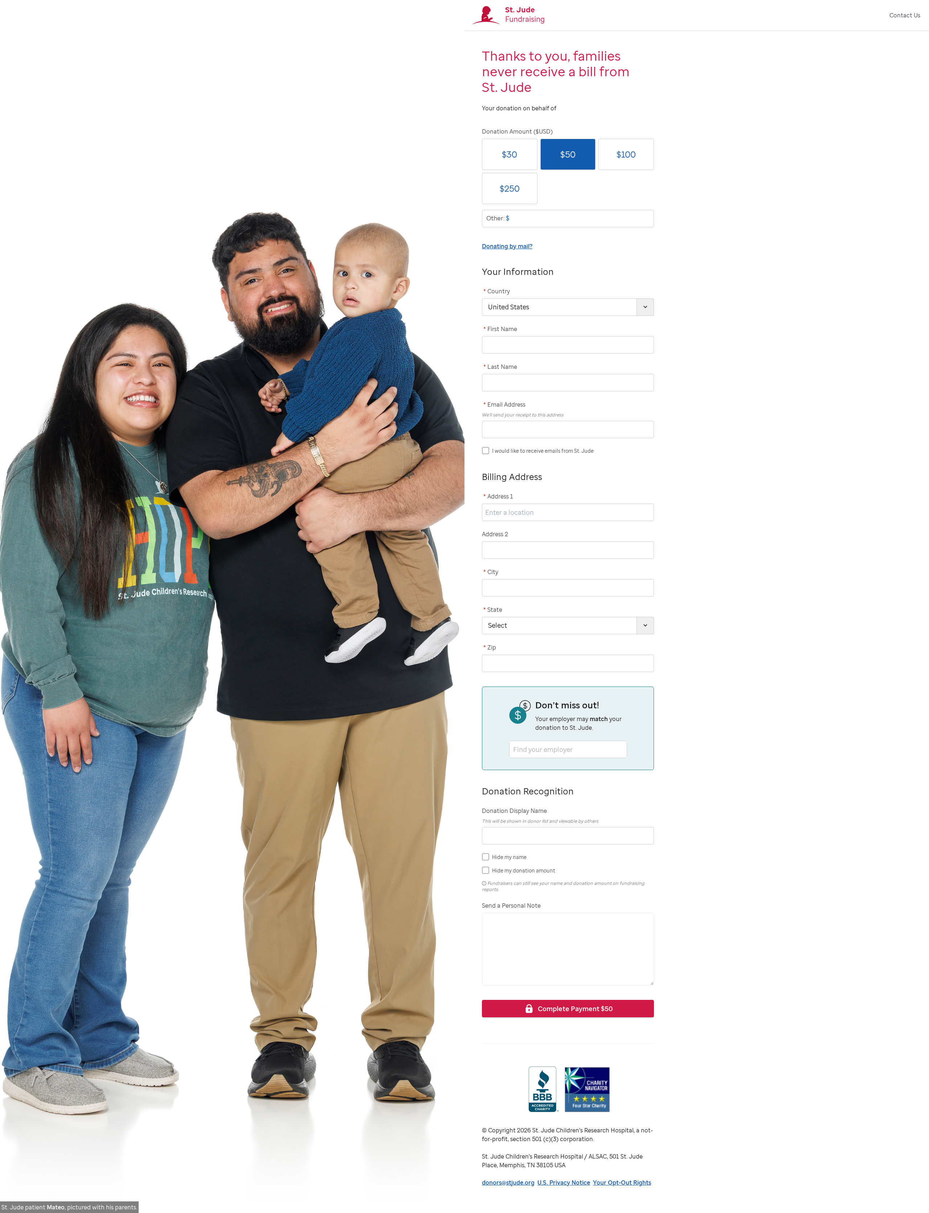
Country (496, 291)
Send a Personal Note (511, 905)
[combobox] (514, 749)
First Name (500, 329)
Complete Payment (575, 1008)
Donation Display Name (514, 811)
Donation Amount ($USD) (517, 131)
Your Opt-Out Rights (622, 1182)
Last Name (500, 367)
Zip (489, 647)
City (490, 572)
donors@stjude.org (508, 1182)
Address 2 (495, 534)
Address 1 (498, 496)
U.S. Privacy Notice (563, 1182)
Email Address (504, 404)
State (492, 610)
